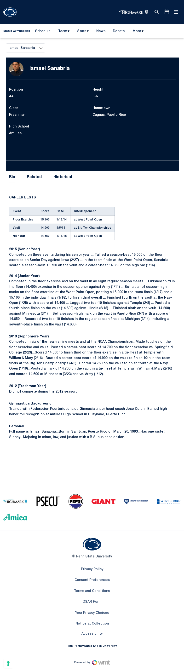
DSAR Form (92, 601)
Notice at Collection (92, 623)
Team (62, 31)
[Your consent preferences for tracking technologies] (8, 663)
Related (34, 177)
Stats (81, 31)
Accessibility (92, 633)
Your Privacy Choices (92, 612)
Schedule (43, 31)
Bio (12, 177)
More (136, 31)
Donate (119, 32)
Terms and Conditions (92, 591)
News (100, 31)
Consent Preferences (92, 580)
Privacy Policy (92, 569)
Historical (62, 177)
